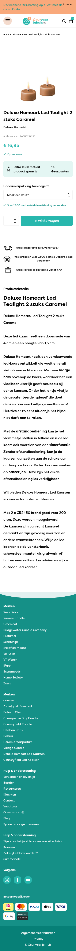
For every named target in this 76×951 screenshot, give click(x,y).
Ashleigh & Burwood (17, 706)
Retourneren (12, 788)
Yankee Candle (14, 618)
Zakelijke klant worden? (20, 853)
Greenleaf (10, 624)
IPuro (7, 665)
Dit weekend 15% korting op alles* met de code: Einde (32, 7)
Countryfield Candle (17, 724)
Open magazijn (14, 812)
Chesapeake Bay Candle (20, 718)
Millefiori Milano (14, 648)
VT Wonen (10, 659)
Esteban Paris (13, 730)
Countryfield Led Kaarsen (21, 760)
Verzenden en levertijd (19, 777)
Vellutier (9, 654)
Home (6, 34)
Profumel (9, 636)
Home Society (13, 677)
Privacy (38, 939)
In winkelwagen (46, 220)
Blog (6, 818)
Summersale (12, 859)
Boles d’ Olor (12, 712)
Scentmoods (11, 671)
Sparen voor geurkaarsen (21, 824)
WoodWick (10, 612)
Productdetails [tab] (16, 289)
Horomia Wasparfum (18, 742)
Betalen (8, 782)
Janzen (8, 700)
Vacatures (10, 806)
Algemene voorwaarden (38, 933)
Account (68, 4)
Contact (9, 800)
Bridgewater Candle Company (25, 630)
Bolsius (8, 736)
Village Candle (13, 748)
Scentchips (10, 642)
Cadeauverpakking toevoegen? (26, 186)
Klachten (9, 794)
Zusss (7, 683)
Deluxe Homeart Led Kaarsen (24, 754)
